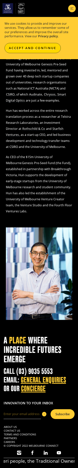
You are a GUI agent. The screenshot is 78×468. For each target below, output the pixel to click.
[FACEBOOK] (32, 453)
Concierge (33, 388)
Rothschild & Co (33, 129)
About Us (10, 427)
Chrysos (49, 94)
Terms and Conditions (20, 434)
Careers (9, 442)
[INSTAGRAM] (19, 453)
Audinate (35, 94)
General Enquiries (43, 380)
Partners (10, 438)
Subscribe (62, 414)
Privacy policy (48, 36)
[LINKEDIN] (46, 453)
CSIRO (10, 94)
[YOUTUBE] (59, 453)
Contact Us (12, 430)
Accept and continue (32, 48)
